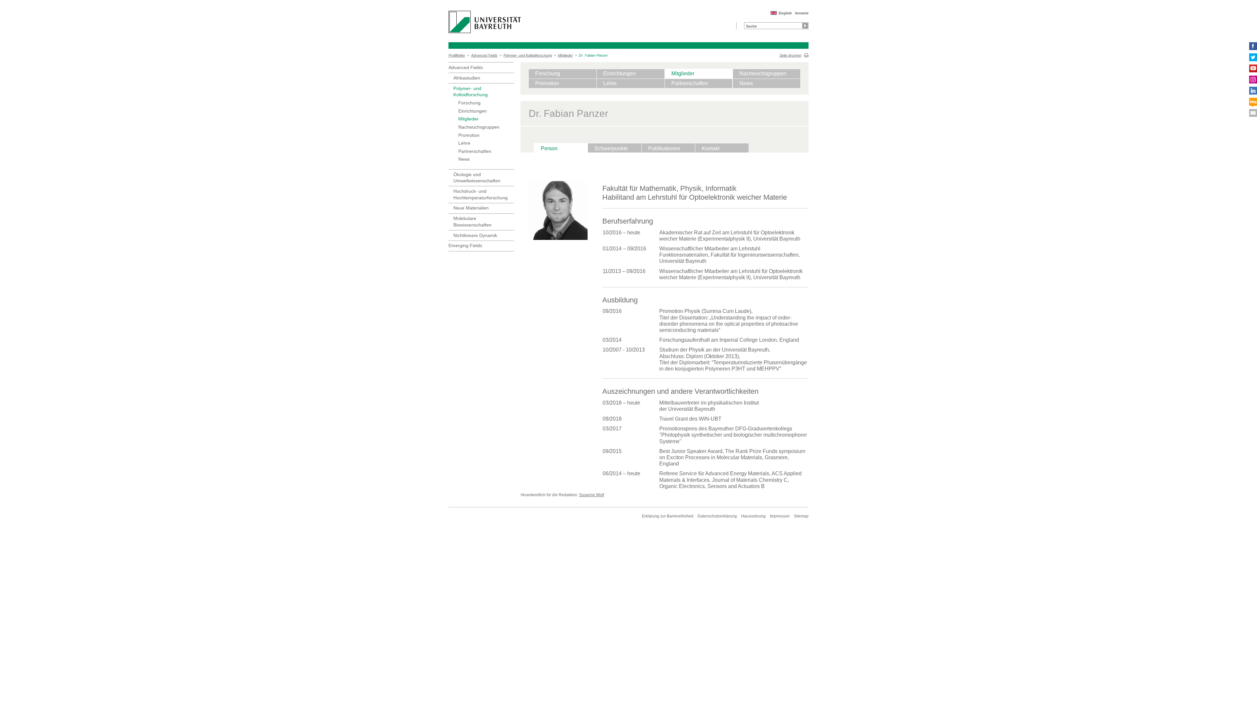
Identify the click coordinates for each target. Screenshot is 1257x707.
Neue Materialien (471, 207)
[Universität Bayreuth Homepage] (484, 22)
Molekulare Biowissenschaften (472, 221)
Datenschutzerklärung (717, 516)
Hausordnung (753, 516)
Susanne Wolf (591, 495)
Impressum (780, 516)
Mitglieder (565, 55)
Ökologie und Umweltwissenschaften (477, 178)
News (464, 159)
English (785, 13)
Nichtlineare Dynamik (475, 235)
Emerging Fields (465, 245)
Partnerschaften (474, 151)
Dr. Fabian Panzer (593, 55)
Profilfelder (456, 55)
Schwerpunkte (611, 148)
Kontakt (711, 148)
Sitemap (801, 516)
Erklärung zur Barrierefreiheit (667, 516)
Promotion (469, 135)
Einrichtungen (472, 111)
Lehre (464, 143)
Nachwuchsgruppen (479, 127)
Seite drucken (790, 55)
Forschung (469, 102)
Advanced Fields (484, 55)
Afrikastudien (466, 78)
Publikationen (664, 148)
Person (549, 148)
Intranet (802, 13)
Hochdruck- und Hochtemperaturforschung (480, 194)
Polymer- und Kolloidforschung (527, 55)
